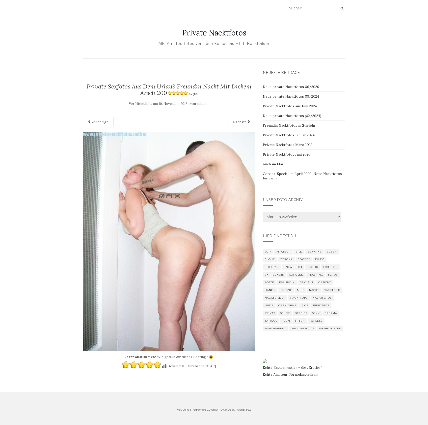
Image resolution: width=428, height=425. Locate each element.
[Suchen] (342, 8)
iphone (286, 290)
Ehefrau (272, 267)
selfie (285, 313)
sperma (331, 313)
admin (202, 104)
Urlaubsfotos (302, 328)
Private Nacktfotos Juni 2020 (287, 154)
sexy (316, 313)
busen (331, 251)
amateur (283, 251)
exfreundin (274, 274)
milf (300, 290)
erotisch (330, 267)
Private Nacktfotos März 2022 (287, 144)
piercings (321, 305)
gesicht (324, 282)
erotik (312, 267)
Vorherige (99, 122)
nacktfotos (322, 297)
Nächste (240, 122)
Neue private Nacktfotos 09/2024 (291, 96)
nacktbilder (275, 297)
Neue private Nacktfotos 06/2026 (291, 87)
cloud (270, 259)
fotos (333, 274)
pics (304, 305)
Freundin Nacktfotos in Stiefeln (289, 125)
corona (286, 259)
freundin (287, 282)
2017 (268, 251)
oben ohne (287, 305)
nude (269, 305)
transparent (275, 328)
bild (298, 251)
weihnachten (330, 328)
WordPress (243, 409)
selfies (301, 313)
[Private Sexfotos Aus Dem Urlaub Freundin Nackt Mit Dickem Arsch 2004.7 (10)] (169, 241)
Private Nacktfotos (214, 32)
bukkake (314, 251)
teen (286, 320)
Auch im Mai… (274, 164)
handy (270, 290)
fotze (269, 282)
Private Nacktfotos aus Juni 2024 (290, 106)
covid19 (304, 259)
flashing (315, 274)
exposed (296, 274)
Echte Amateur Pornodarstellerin (290, 374)
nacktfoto (299, 297)
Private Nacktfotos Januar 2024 (289, 135)
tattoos (271, 320)
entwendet (293, 267)
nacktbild (332, 290)
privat (270, 313)
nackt (314, 290)
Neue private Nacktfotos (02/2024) (292, 115)
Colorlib (212, 409)
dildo (319, 259)
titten (300, 320)
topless (316, 320)
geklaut (306, 282)
